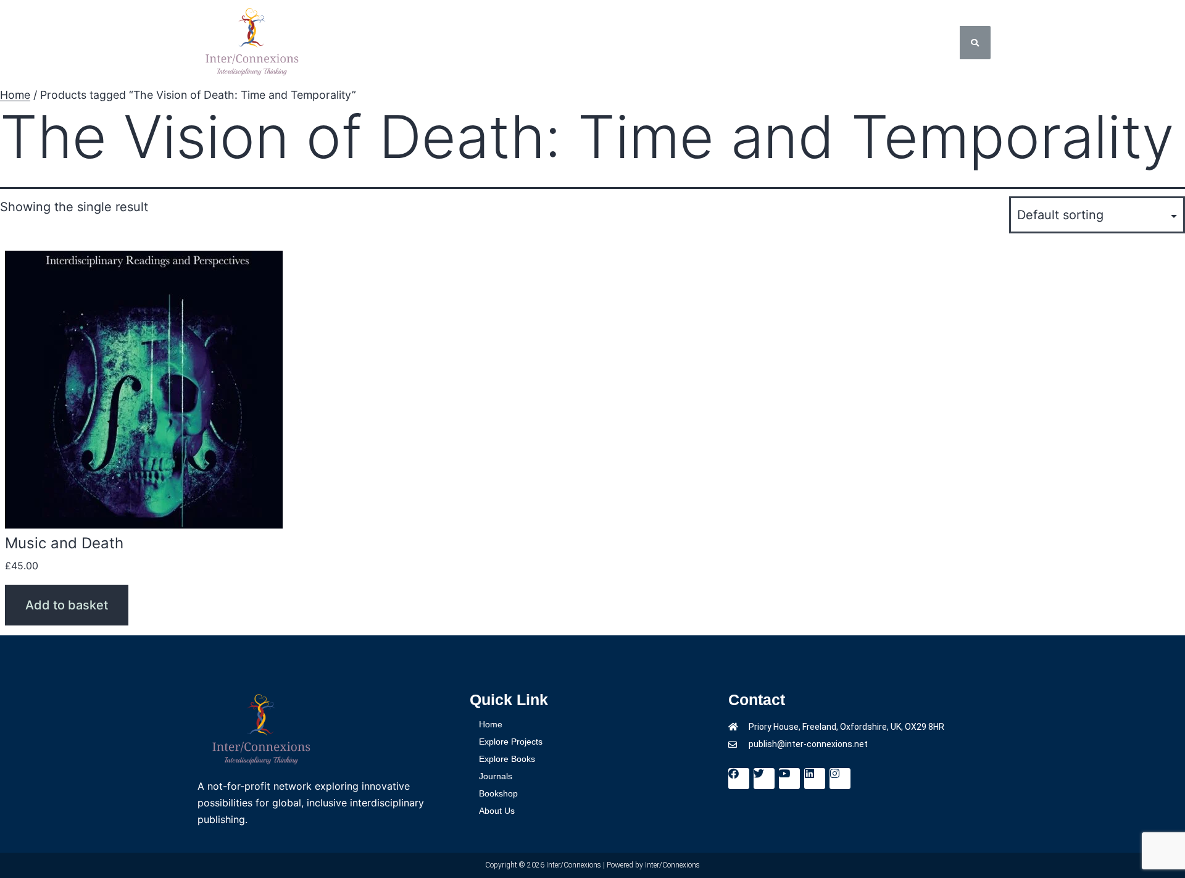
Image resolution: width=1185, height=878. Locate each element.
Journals (621, 42)
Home (349, 42)
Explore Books (534, 42)
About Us (772, 42)
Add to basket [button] (66, 605)
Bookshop (696, 42)
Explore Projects (427, 42)
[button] (430, 42)
